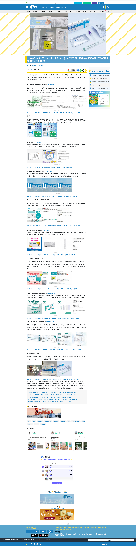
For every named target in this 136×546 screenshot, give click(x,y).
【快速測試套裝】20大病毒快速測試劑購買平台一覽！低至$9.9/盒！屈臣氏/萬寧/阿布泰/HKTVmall (53, 395)
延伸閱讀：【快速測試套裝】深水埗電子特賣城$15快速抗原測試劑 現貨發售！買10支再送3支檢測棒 (53, 379)
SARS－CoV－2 (76, 421)
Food (44, 3)
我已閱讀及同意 (111, 540)
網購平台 (30, 424)
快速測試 (56, 421)
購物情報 (33, 65)
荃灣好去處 (93, 528)
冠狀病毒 (43, 424)
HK (34, 3)
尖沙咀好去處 (70, 528)
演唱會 (28, 11)
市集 (61, 528)
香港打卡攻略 (100, 11)
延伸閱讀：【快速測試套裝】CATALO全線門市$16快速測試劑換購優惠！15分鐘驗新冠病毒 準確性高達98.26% (55, 289)
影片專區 (78, 11)
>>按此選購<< (51, 84)
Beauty (49, 3)
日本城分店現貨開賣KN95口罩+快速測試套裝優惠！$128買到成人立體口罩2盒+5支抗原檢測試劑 (52, 399)
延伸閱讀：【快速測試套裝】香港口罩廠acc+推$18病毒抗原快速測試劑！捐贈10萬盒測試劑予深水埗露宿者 (54, 350)
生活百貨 (40, 65)
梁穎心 (31, 69)
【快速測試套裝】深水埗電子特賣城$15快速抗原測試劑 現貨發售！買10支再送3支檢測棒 (50, 397)
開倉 (64, 528)
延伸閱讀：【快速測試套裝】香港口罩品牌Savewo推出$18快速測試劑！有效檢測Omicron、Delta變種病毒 (55, 318)
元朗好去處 (86, 528)
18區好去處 (92, 11)
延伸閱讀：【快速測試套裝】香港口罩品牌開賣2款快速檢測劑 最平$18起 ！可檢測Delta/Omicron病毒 (53, 113)
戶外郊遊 (62, 529)
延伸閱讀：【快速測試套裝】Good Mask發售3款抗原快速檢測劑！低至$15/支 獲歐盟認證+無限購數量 (53, 226)
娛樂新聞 (58, 7)
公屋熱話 (52, 7)
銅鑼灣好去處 (78, 528)
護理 (84, 421)
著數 (29, 421)
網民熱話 (57, 534)
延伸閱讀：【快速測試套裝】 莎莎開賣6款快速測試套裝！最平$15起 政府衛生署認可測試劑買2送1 (52, 255)
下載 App (102, 3)
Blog (55, 3)
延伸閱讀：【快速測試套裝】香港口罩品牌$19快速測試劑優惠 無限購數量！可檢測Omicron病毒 (52, 196)
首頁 (28, 65)
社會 (104, 528)
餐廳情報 (57, 529)
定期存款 (63, 7)
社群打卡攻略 (87, 3)
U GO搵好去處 (78, 3)
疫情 (34, 421)
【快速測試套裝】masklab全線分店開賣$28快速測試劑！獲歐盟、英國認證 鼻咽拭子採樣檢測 (52, 392)
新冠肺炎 (40, 421)
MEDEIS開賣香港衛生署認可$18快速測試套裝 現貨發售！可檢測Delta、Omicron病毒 (49, 401)
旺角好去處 (100, 528)
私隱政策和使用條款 (40, 539)
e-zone (59, 3)
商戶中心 (94, 3)
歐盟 (69, 421)
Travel (39, 3)
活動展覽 (57, 528)
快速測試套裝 (48, 421)
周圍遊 (84, 11)
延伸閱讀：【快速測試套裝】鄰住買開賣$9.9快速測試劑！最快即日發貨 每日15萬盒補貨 (49, 167)
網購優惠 (63, 421)
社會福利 (68, 529)
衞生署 (36, 424)
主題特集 (109, 11)
